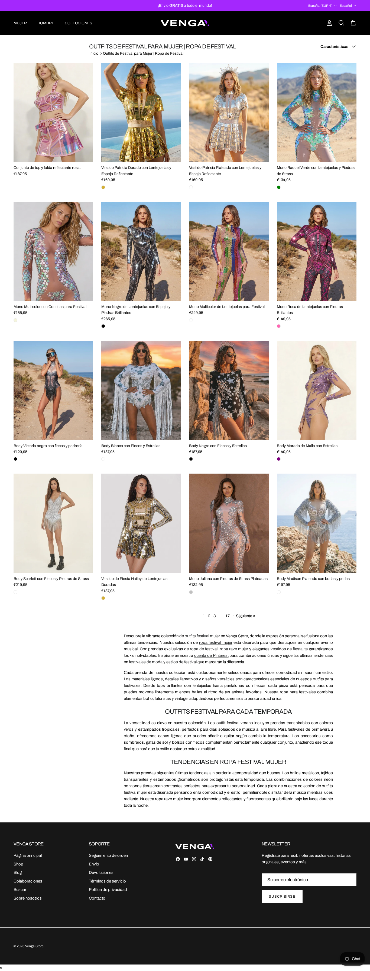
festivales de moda (146, 662)
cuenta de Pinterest (211, 655)
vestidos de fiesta (287, 649)
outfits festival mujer (202, 636)
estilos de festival (181, 662)
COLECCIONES (78, 23)
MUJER (20, 23)
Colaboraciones (28, 881)
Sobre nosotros (28, 898)
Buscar (20, 889)
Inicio (93, 53)
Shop (18, 864)
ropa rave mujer (234, 649)
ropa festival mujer (215, 642)
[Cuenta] (328, 23)
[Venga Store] (185, 23)
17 (227, 616)
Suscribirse (282, 896)
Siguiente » (245, 616)
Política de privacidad (108, 889)
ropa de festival (204, 649)
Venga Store (34, 946)
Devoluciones (101, 872)
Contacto (97, 898)
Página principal (28, 855)
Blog (18, 872)
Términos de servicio (107, 881)
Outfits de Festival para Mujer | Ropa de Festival (143, 53)
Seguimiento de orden (108, 855)
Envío (94, 864)
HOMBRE (45, 23)
